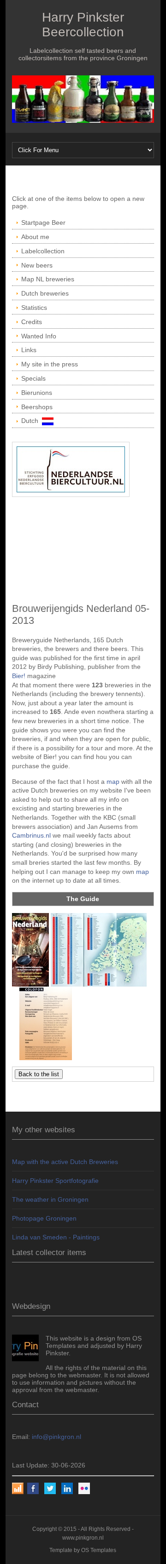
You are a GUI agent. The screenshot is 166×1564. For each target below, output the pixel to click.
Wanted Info (38, 336)
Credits (31, 321)
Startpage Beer (43, 222)
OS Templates (98, 1550)
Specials (33, 378)
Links (28, 350)
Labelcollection (43, 251)
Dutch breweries (45, 293)
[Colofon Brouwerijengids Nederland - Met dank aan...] (45, 1023)
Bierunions (36, 392)
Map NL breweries (47, 279)
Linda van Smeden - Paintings (56, 1237)
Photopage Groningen (44, 1218)
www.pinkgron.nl (83, 1538)
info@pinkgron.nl (56, 1436)
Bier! (18, 675)
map (113, 781)
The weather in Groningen (50, 1199)
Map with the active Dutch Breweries (65, 1161)
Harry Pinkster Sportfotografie (55, 1180)
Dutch (31, 420)
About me (35, 236)
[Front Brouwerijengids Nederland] (30, 949)
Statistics (34, 307)
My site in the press (49, 364)
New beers (37, 265)
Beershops (37, 407)
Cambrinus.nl (31, 835)
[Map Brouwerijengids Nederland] (99, 949)
